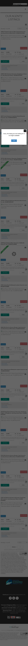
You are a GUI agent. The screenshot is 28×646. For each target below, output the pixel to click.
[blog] (17, 598)
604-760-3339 (4, 194)
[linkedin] (14, 598)
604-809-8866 (4, 535)
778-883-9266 (4, 236)
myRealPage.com (14, 627)
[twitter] (10, 598)
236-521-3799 (4, 405)
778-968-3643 (4, 321)
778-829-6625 (4, 152)
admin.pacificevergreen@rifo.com (17, 594)
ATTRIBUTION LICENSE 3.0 (21, 630)
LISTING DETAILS (5, 61)
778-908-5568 (4, 110)
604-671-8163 (4, 363)
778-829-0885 (4, 68)
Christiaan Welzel (10, 630)
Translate (24, 5)
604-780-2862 (4, 279)
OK (14, 140)
